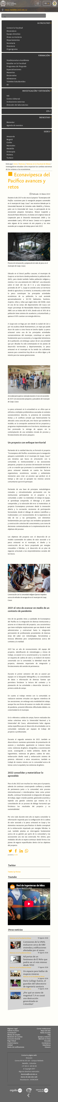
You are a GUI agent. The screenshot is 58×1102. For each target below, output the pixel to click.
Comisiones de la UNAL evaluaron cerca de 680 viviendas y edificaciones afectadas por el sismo (34, 946)
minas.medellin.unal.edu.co (16, 10)
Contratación (11, 1033)
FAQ (49, 1035)
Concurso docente (13, 1039)
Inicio (15, 164)
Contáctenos (46, 1043)
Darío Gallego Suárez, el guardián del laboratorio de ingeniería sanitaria (34, 984)
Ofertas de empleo (13, 1035)
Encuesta (47, 1041)
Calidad (10, 1045)
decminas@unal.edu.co (29, 1074)
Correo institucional (44, 1029)
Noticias (22, 164)
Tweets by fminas (14, 872)
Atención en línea (44, 1039)
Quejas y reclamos (44, 1037)
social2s (16, 854)
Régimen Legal (12, 1029)
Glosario (48, 1047)
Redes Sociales (45, 1033)
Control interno (12, 1043)
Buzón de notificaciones (15, 1047)
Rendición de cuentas (14, 1037)
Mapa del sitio (46, 1031)
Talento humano (13, 1031)
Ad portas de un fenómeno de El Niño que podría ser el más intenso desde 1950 (35, 960)
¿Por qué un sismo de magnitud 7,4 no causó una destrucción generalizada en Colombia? (34, 998)
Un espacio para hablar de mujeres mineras (35, 972)
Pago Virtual (11, 1041)
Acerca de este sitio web (29, 1077)
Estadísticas (47, 1045)
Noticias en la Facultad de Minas (38, 164)
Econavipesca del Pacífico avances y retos (29, 181)
